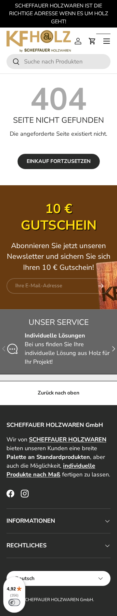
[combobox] (58, 61)
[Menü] (106, 41)
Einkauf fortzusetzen (59, 161)
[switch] (14, 602)
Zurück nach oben (58, 392)
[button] (92, 41)
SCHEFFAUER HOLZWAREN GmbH (57, 600)
